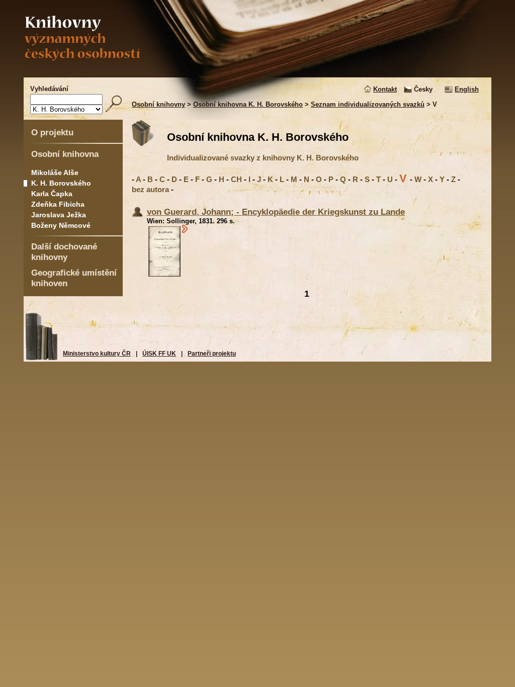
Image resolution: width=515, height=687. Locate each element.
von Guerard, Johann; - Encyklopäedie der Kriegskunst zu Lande (276, 212)
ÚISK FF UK (159, 354)
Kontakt (385, 89)
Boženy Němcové (61, 225)
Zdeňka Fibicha (57, 204)
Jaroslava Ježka (58, 215)
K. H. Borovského (61, 183)
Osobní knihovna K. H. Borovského (248, 104)
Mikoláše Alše (54, 172)
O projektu (52, 132)
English (467, 89)
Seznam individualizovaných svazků (367, 104)
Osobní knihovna (65, 154)
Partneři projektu (212, 354)
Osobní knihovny (158, 104)
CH (236, 179)
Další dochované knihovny (64, 251)
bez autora (150, 189)
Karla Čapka (51, 194)
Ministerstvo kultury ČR (97, 354)
